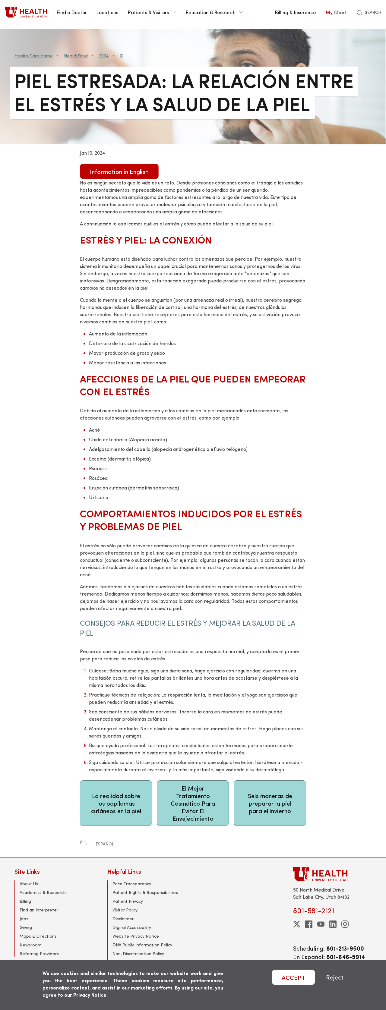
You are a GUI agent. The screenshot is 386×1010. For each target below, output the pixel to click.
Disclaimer (123, 918)
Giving (26, 927)
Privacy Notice (89, 994)
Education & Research (211, 12)
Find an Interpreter (39, 910)
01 (121, 55)
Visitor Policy (125, 910)
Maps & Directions (38, 936)
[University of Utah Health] (26, 12)
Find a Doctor (72, 12)
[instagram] (345, 924)
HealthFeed (76, 55)
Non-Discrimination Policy (138, 953)
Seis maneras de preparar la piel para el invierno (270, 803)
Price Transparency (131, 883)
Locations (107, 12)
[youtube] (320, 924)
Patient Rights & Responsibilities (145, 892)
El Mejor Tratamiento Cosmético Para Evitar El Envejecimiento (193, 803)
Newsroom (31, 945)
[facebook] (308, 924)
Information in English (119, 171)
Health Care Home (33, 55)
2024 (104, 55)
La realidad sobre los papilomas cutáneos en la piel (116, 803)
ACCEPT (293, 977)
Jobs (24, 918)
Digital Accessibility (131, 927)
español (105, 844)
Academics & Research (43, 892)
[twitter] (296, 924)
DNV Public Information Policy (142, 945)
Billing (25, 901)
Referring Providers (39, 953)
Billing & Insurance (295, 12)
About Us (29, 883)
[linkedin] (333, 924)
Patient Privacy (127, 901)
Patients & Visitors (148, 12)
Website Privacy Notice (135, 936)
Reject (334, 977)
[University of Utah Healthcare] (332, 874)
